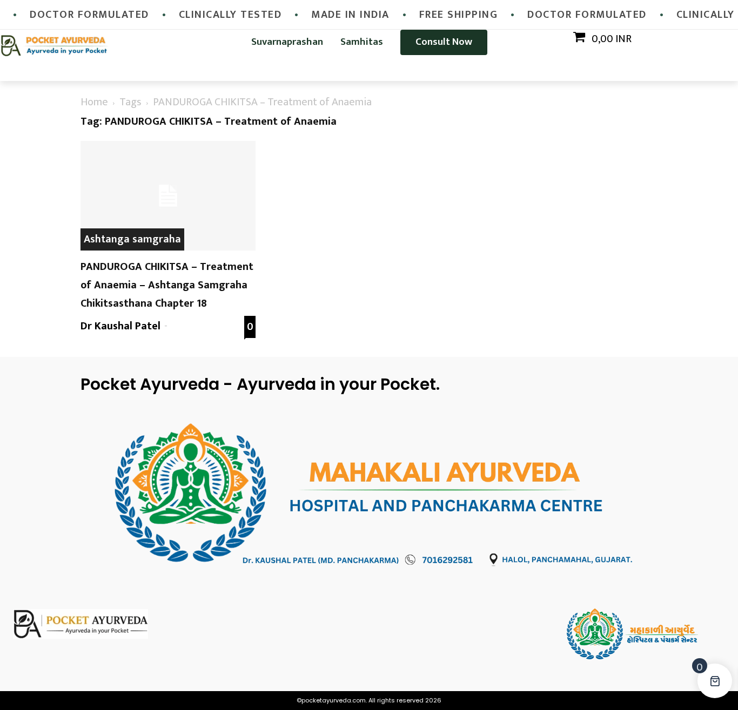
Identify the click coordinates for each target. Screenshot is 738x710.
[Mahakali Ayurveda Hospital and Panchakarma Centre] (646, 634)
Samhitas (361, 41)
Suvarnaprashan (287, 41)
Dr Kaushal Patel (120, 326)
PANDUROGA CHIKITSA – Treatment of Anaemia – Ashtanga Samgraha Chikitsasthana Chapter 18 (166, 285)
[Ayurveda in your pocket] (92, 624)
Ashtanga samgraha (132, 239)
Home (94, 102)
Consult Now (443, 41)
